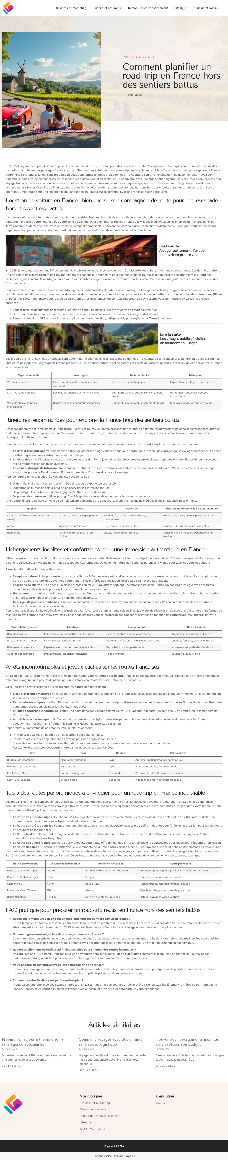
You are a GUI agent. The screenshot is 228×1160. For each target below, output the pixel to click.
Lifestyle (180, 8)
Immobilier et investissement (148, 8)
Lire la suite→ (12, 1066)
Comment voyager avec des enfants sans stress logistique (110, 1042)
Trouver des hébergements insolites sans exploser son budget (187, 1042)
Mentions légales (102, 1156)
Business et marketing (71, 8)
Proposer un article (124, 1156)
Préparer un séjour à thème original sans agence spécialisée (33, 1042)
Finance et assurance (107, 8)
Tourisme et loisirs (205, 8)
